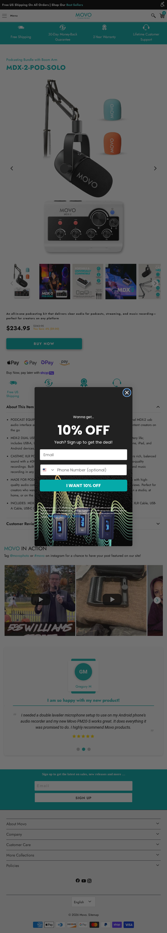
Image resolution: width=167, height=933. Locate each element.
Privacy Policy (59, 516)
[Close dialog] (127, 392)
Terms (77, 516)
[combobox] (47, 470)
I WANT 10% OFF (83, 485)
